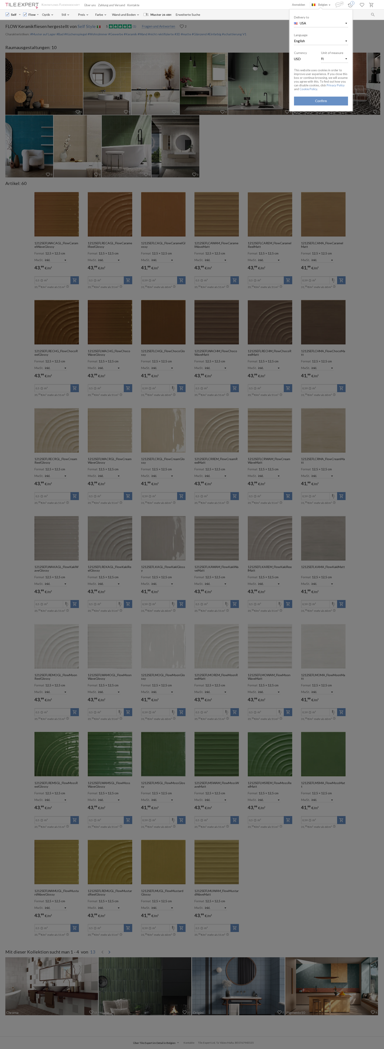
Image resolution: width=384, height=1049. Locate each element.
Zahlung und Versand (111, 5)
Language (301, 35)
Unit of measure (332, 53)
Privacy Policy (336, 85)
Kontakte (133, 5)
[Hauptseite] (22, 6)
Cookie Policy (308, 89)
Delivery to (301, 17)
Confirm (321, 101)
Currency (300, 53)
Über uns (90, 5)
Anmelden (298, 4)
